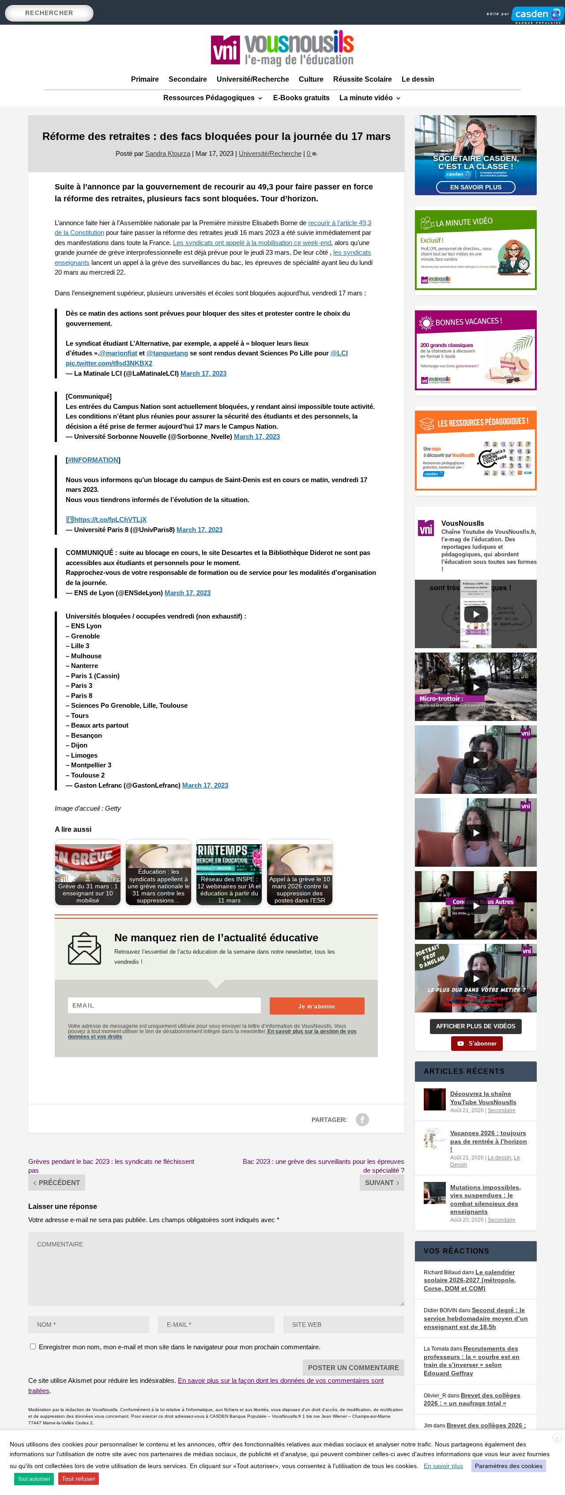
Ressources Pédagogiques (209, 98)
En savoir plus (475, 187)
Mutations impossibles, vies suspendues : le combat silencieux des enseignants (485, 1199)
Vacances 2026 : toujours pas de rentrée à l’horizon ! (488, 1140)
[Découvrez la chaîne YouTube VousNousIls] (435, 1099)
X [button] (557, 1438)
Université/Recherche (253, 79)
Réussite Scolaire (362, 79)
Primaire (145, 79)
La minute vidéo (366, 98)
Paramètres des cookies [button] (508, 1465)
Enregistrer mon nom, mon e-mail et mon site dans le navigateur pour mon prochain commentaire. (179, 1347)
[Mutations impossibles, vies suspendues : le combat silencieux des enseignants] (435, 1193)
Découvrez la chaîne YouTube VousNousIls (483, 1097)
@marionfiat (118, 353)
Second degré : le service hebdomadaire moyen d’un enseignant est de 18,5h (476, 1318)
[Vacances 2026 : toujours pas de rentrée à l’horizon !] (435, 1139)
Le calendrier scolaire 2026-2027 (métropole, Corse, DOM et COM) (470, 1280)
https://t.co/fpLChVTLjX (110, 519)
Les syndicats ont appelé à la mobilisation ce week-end (252, 242)
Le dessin (418, 79)
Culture (311, 79)
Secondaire (188, 79)
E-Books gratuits (301, 98)
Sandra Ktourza (167, 153)
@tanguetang (167, 353)
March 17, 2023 (203, 373)
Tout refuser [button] (78, 1478)
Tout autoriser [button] (34, 1479)
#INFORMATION (93, 460)
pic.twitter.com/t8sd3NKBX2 (109, 363)
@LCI (339, 353)
